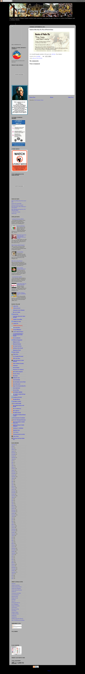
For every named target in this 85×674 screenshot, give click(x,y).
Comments (15, 627)
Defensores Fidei (15, 596)
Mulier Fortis (15, 354)
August (13, 459)
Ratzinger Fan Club (15, 609)
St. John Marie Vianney (16, 211)
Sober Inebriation (16, 388)
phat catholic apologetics (18, 371)
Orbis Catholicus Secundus (18, 363)
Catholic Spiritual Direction (17, 590)
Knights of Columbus (16, 605)
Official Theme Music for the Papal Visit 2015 (21, 284)
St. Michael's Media (15, 613)
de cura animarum (16, 338)
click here (54, 54)
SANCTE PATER (16, 379)
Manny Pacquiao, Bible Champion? (18, 245)
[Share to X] (48, 56)
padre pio (34, 58)
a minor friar (15, 306)
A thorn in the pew (16, 308)
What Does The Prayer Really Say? (19, 439)
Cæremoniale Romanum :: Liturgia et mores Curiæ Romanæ (18, 334)
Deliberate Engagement (17, 340)
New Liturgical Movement (18, 356)
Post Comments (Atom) (39, 100)
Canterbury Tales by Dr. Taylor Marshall (19, 317)
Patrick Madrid (16, 367)
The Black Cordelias (17, 401)
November (14, 454)
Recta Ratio (15, 375)
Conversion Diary (16, 327)
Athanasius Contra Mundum (18, 310)
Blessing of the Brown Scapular (17, 205)
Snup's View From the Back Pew (19, 386)
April (13, 465)
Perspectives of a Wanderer (18, 369)
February (13, 449)
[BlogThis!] (46, 56)
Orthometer (15, 365)
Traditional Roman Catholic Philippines (18, 425)
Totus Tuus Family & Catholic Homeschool (19, 422)
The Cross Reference (17, 408)
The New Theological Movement (19, 420)
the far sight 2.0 (16, 410)
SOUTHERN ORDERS (17, 392)
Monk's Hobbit (16, 352)
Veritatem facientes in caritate (19, 434)
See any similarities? (21, 225)
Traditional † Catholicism (18, 428)
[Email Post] (43, 56)
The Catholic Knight (17, 403)
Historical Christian (17, 344)
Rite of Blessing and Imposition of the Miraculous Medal (19, 210)
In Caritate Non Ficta (17, 346)
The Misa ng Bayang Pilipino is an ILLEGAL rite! (21, 293)
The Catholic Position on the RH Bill (18, 406)
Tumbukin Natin (16, 430)
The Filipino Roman (17, 412)
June (12, 462)
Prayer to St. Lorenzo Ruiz (16, 203)
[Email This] (45, 56)
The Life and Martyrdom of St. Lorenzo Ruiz (19, 201)
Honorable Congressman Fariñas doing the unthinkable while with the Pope (21, 236)
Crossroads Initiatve (15, 594)
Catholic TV (14, 591)
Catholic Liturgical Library (17, 586)
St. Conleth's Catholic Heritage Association (19, 394)
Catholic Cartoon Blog (17, 319)
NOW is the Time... (16, 358)
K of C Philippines (15, 604)
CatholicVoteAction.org (17, 325)
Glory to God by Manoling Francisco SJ (21, 268)
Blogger (49, 670)
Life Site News (14, 607)
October (13, 456)
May (12, 463)
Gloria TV (13, 601)
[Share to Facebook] (49, 56)
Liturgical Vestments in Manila (18, 219)
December (13, 452)
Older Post (70, 97)
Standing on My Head (17, 397)
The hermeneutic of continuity (19, 417)
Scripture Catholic (15, 612)
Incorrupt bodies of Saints (17, 276)
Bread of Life (15, 314)
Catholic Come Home (16, 585)
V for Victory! (16, 432)
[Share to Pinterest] (50, 56)
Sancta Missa (14, 610)
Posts (14, 625)
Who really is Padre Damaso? (17, 261)
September (14, 444)
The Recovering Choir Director (17, 618)
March (13, 448)
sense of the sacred (16, 384)
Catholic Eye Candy (17, 321)
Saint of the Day (39, 58)
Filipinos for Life (16, 342)
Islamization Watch (17, 350)
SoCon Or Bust (16, 390)
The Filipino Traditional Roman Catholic (19, 415)
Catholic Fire (15, 323)
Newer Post (32, 97)
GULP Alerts (14, 213)
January (13, 451)
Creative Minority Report (18, 331)
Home (13, 23)
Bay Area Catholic (16, 312)
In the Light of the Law (16, 602)
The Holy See (14, 617)
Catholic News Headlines (16, 588)
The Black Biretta (16, 399)
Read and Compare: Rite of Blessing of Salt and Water (19, 207)
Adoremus (13, 583)
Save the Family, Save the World (19, 382)
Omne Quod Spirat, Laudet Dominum (18, 361)
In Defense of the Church (18, 348)
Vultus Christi (16, 436)
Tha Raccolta (14, 615)
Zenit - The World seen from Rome (18, 620)
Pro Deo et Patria (16, 373)
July (12, 446)
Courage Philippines (17, 329)
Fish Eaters (14, 599)
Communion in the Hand (16, 593)
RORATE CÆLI (16, 377)
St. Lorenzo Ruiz (20, 251)
